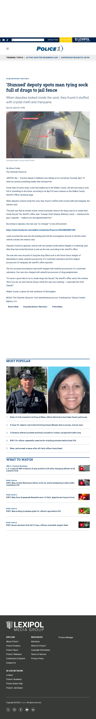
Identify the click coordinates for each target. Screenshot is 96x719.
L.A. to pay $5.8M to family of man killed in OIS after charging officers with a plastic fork (40, 469)
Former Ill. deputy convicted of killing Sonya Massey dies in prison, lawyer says (46, 425)
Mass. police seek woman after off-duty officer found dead (36, 448)
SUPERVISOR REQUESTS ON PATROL (77, 57)
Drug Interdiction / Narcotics (17, 79)
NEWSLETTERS (53, 40)
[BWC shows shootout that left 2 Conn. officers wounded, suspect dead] (84, 525)
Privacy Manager (65, 637)
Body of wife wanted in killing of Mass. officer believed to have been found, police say (48, 417)
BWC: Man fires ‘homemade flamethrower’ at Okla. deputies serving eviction (40, 497)
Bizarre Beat (13, 307)
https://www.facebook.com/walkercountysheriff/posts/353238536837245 (40, 230)
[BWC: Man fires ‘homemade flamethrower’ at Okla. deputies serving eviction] (84, 497)
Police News (57, 307)
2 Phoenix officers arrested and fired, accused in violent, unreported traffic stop (45, 433)
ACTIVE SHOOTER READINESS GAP (42, 57)
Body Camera (11, 480)
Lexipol (23, 703)
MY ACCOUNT (66, 40)
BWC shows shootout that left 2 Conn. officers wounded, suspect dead (37, 525)
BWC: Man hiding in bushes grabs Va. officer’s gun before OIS (33, 511)
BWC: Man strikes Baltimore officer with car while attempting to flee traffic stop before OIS (40, 484)
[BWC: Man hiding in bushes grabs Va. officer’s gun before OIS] (84, 511)
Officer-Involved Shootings (16, 466)
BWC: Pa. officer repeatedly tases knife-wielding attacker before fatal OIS (43, 441)
